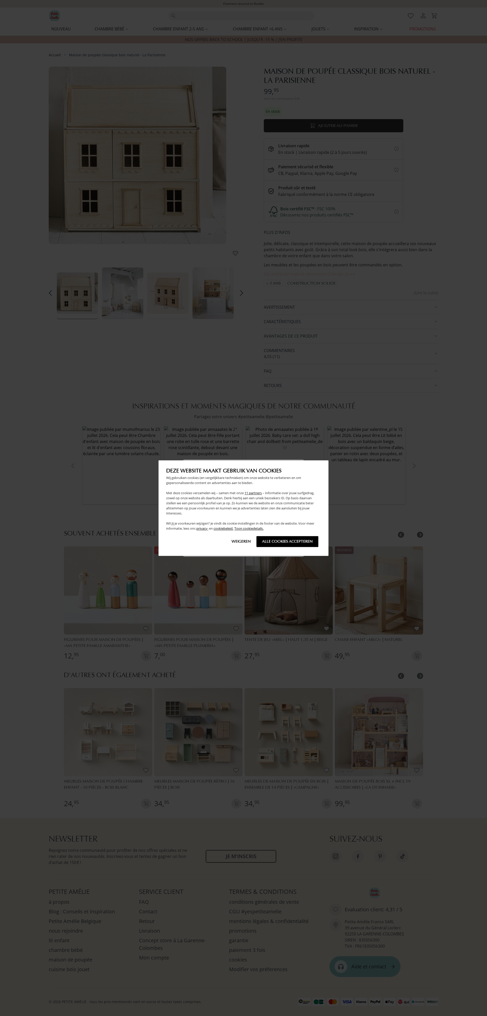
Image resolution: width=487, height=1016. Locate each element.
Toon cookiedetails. (249, 528)
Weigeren (241, 541)
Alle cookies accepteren (287, 541)
